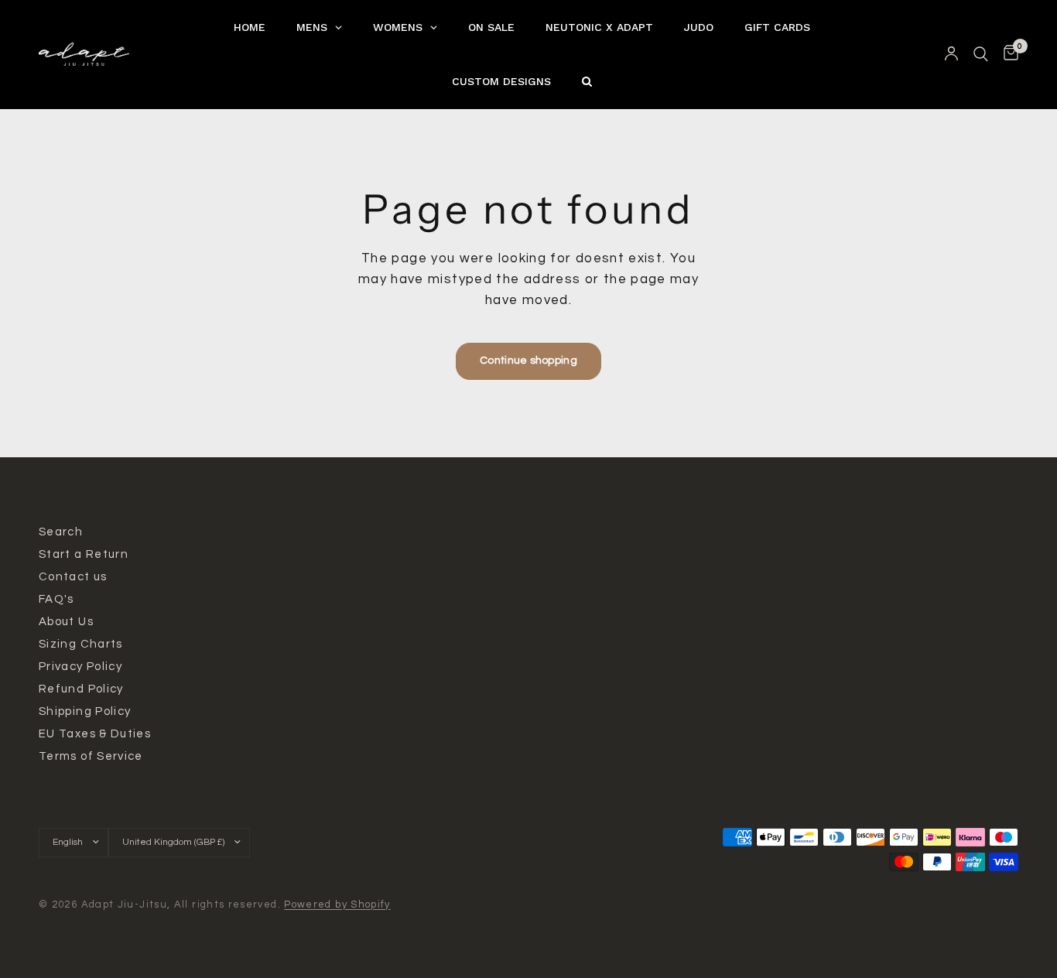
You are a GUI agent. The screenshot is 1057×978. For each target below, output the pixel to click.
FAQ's (56, 599)
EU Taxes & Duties (95, 734)
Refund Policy (81, 689)
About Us (66, 621)
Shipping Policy (85, 711)
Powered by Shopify (337, 904)
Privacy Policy (80, 666)
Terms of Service (91, 756)
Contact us (73, 577)
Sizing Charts (81, 644)
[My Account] (951, 54)
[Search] (981, 54)
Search (61, 532)
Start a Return (83, 554)
